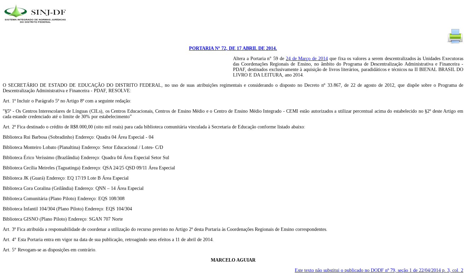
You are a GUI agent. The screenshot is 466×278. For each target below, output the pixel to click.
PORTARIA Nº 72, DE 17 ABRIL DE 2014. (233, 48)
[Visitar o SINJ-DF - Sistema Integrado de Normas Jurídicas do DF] (36, 25)
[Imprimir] (455, 42)
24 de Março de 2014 (307, 58)
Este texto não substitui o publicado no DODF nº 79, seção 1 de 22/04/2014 (379, 270)
